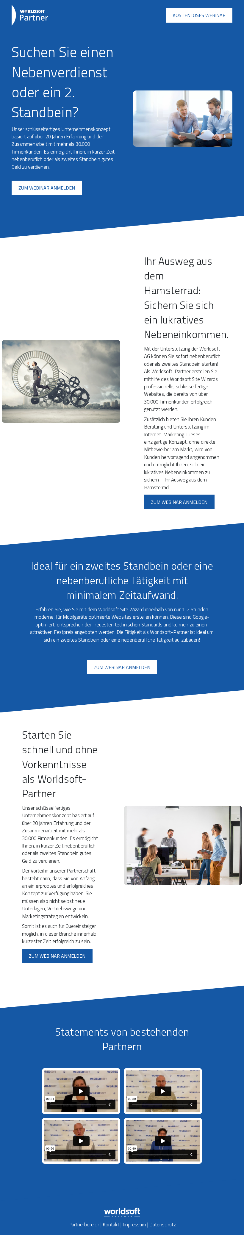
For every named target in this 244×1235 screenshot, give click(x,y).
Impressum (134, 1224)
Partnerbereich (83, 1224)
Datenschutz (162, 1224)
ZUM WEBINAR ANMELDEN (46, 187)
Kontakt (111, 1224)
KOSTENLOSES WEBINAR (199, 15)
